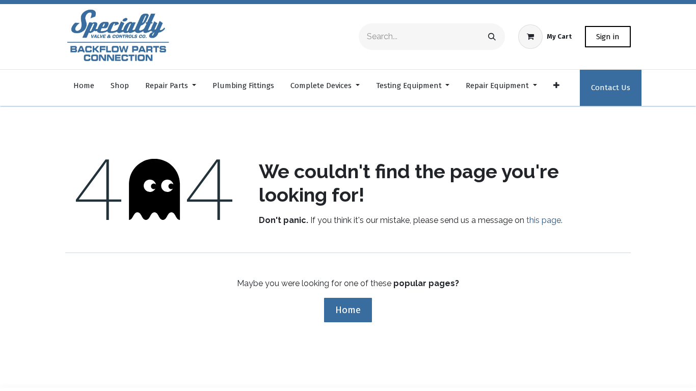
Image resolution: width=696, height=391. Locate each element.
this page (543, 220)
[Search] (492, 36)
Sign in (608, 36)
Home (348, 310)
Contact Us (610, 87)
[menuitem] (83, 88)
